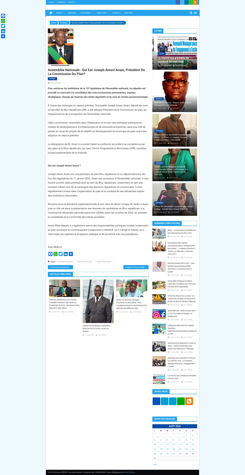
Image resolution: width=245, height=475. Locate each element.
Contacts (71, 2)
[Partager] (3, 36)
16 (193, 444)
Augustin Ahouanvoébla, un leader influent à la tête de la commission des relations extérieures (137, 267)
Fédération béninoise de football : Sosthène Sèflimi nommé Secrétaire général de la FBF (182, 329)
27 (174, 454)
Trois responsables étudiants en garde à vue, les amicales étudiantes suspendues (62, 267)
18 (161, 449)
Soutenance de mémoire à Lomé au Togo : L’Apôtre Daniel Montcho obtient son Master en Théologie (182, 346)
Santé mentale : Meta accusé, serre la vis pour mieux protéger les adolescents (182, 313)
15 (187, 444)
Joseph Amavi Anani (103, 262)
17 (155, 449)
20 (174, 449)
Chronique (159, 131)
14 (180, 444)
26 (168, 454)
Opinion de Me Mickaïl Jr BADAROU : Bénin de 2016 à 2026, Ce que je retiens (97, 328)
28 (180, 454)
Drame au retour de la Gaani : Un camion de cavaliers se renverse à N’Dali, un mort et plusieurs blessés (181, 298)
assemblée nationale (65, 262)
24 (155, 454)
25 (161, 454)
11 (161, 444)
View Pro (128, 13)
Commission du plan (84, 262)
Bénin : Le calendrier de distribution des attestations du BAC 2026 (182, 231)
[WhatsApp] (3, 20)
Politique (52, 79)
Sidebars (72, 13)
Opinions (159, 99)
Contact (116, 13)
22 (187, 449)
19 (168, 449)
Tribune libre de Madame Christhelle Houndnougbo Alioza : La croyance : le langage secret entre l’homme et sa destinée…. (171, 171)
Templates (101, 13)
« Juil (154, 464)
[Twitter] (3, 26)
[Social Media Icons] (156, 401)
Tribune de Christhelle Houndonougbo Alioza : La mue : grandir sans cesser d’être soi (174, 207)
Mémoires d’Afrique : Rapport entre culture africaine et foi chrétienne (172, 103)
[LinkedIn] (3, 31)
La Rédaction (60, 2)
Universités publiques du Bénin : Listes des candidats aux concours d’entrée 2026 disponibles (182, 284)
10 (155, 444)
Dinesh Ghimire (129, 472)
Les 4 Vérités (68, 312)
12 (168, 444)
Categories (85, 13)
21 (180, 449)
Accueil (51, 2)
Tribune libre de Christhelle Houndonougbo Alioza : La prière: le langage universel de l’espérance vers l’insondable (172, 137)
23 (193, 449)
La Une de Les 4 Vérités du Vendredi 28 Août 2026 (182, 377)
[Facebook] (3, 15)
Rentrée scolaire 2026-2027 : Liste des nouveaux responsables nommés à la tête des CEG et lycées (181, 267)
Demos (59, 13)
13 (174, 444)
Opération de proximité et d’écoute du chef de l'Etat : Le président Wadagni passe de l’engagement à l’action (182, 362)
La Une (158, 53)
